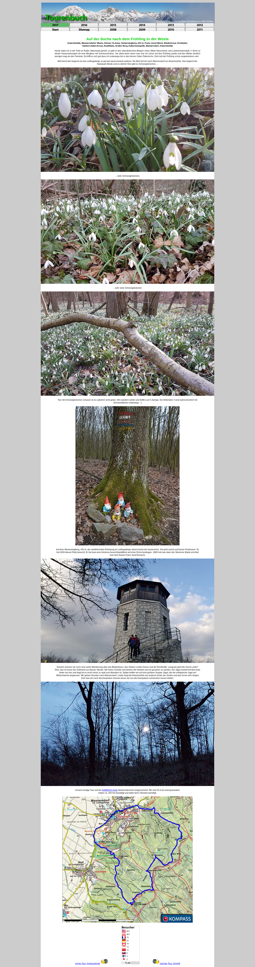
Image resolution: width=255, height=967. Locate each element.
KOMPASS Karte (110, 790)
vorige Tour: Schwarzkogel (87, 963)
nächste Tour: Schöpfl (170, 963)
